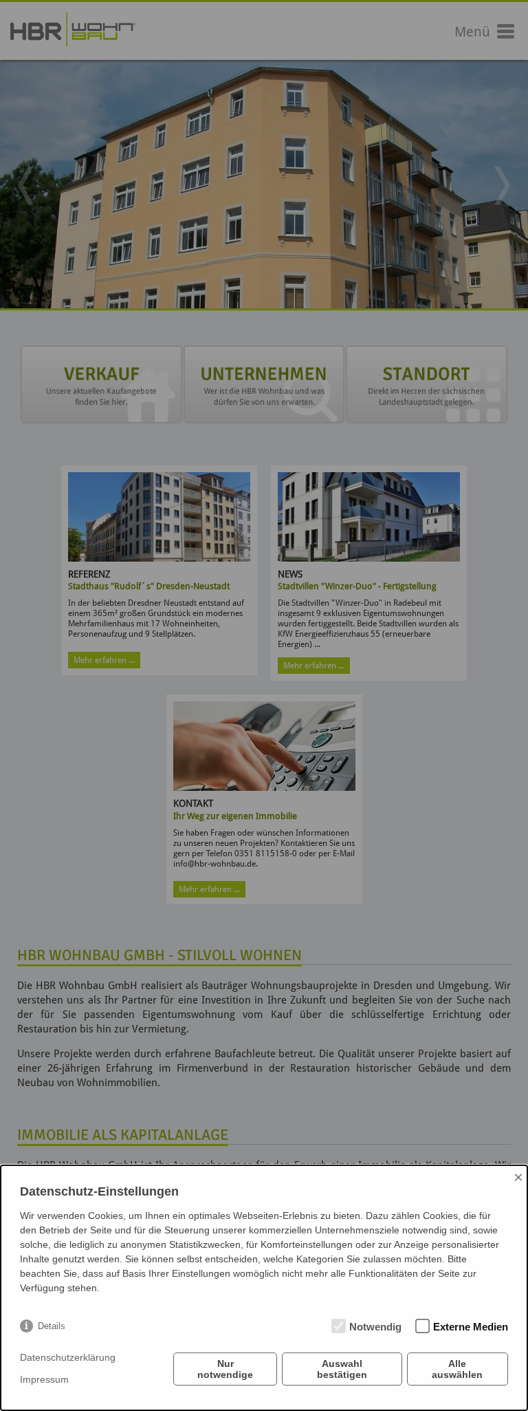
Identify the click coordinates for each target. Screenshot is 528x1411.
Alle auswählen (457, 1369)
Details (51, 1326)
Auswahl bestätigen (342, 1369)
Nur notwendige (225, 1369)
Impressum (44, 1379)
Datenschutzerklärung (68, 1357)
